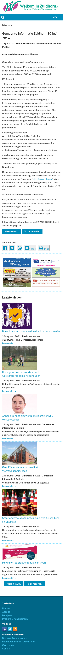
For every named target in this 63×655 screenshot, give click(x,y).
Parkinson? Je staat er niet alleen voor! (24, 562)
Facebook (4, 629)
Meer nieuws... (12, 231)
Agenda (6, 611)
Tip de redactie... (32, 231)
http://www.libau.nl (42, 179)
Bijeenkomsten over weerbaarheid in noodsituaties (31, 331)
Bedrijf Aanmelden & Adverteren (18, 641)
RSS (15, 629)
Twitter (10, 629)
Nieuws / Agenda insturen (15, 638)
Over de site (8, 645)
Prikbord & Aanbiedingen (15, 618)
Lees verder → (9, 343)
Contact (6, 648)
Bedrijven (7, 615)
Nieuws (7, 25)
